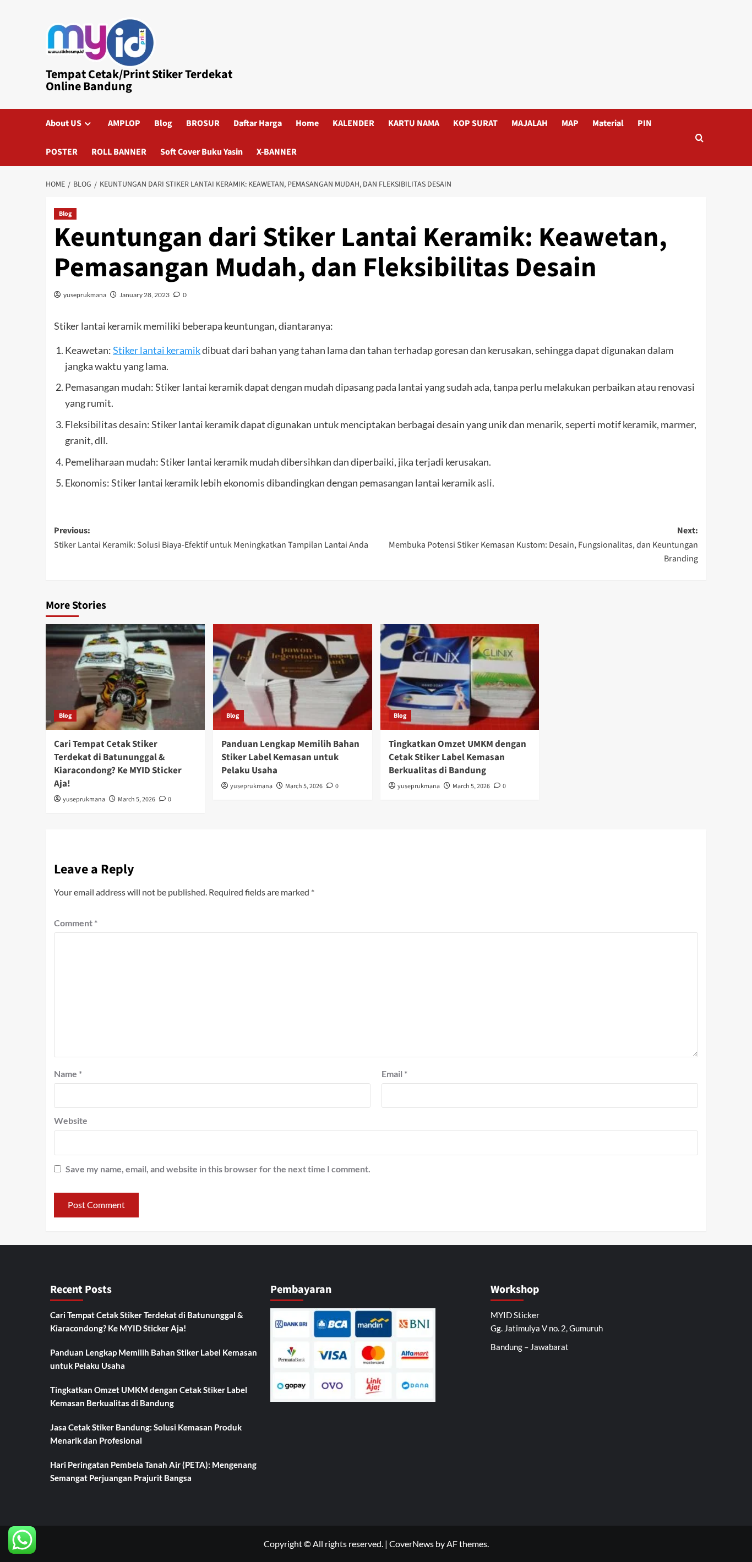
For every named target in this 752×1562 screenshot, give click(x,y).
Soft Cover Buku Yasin (201, 152)
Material (608, 123)
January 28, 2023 (144, 295)
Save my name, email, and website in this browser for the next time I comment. (218, 1169)
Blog (163, 123)
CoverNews (411, 1543)
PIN (644, 123)
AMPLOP (124, 123)
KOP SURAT (475, 123)
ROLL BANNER (118, 152)
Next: (543, 545)
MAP (570, 123)
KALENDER (353, 123)
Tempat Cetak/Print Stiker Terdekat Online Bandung (139, 80)
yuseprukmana (84, 295)
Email (394, 1073)
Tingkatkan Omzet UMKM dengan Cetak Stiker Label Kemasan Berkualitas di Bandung (457, 757)
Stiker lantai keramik (156, 350)
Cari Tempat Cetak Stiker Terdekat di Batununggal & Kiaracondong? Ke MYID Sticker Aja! (118, 764)
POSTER (62, 152)
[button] (699, 138)
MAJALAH (529, 123)
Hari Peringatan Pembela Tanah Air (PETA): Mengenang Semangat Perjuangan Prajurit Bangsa (153, 1471)
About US (63, 123)
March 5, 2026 (136, 799)
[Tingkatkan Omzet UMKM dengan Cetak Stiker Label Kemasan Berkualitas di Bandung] (460, 677)
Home (307, 123)
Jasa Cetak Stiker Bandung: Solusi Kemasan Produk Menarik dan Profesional (146, 1433)
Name (68, 1073)
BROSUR (203, 123)
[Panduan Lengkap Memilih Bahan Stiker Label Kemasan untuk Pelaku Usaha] (292, 677)
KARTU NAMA (413, 123)
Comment (75, 922)
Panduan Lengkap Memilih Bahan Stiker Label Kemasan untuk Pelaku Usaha (290, 757)
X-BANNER (277, 152)
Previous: (211, 538)
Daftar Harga (257, 123)
